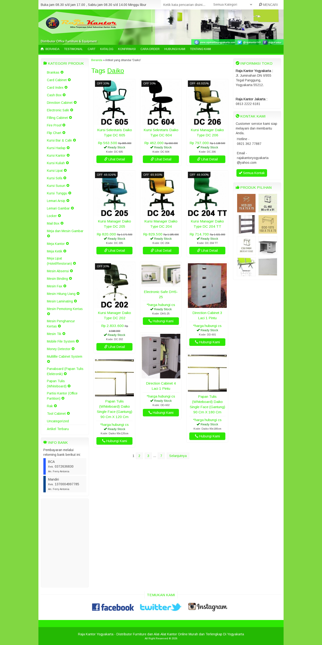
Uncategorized (58, 421)
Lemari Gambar (58, 208)
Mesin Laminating (60, 301)
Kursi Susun (56, 186)
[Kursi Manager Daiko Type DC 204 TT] (207, 214)
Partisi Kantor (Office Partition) (62, 395)
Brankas (53, 72)
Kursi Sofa (54, 178)
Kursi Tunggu (57, 193)
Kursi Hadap (56, 148)
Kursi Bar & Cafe (59, 140)
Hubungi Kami (174, 49)
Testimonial (73, 49)
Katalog (106, 49)
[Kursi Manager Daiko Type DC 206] (207, 123)
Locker (52, 216)
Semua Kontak (253, 173)
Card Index (55, 87)
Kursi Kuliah (56, 163)
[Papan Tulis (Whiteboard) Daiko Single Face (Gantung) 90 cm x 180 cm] (207, 389)
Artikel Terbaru (58, 429)
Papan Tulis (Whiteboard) (56, 383)
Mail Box (53, 223)
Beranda (52, 49)
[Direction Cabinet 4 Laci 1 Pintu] (160, 376)
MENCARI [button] (270, 5)
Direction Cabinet (60, 103)
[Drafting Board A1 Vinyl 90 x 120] (267, 274)
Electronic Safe (58, 110)
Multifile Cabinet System (64, 356)
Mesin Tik (54, 334)
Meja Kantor (56, 244)
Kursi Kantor (56, 155)
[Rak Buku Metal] (246, 231)
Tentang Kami (200, 49)
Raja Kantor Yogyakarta (95, 634)
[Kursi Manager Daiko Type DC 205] (114, 214)
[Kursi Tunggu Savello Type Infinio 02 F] (246, 274)
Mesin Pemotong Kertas (65, 309)
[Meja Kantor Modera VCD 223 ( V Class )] (246, 210)
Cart (91, 49)
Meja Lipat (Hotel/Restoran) (59, 260)
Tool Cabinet (56, 413)
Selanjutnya (178, 456)
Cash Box (54, 95)
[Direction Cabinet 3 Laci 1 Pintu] (207, 305)
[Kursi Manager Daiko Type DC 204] (160, 214)
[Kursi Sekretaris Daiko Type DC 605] (114, 123)
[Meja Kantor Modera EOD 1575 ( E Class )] (267, 231)
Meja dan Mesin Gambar (65, 231)
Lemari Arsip (56, 201)
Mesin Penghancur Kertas (61, 323)
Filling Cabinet (57, 118)
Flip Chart (54, 133)
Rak (50, 406)
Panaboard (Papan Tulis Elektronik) (65, 371)
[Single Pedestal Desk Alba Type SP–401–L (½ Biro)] (267, 253)
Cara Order (150, 49)
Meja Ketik (54, 251)
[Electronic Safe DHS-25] (160, 284)
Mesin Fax (54, 286)
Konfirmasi (127, 49)
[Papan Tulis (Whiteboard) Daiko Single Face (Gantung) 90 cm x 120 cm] (114, 394)
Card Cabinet (57, 80)
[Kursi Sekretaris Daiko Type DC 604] (160, 123)
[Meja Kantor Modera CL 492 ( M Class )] (267, 210)
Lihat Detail (116, 159)
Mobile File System (61, 341)
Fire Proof (54, 125)
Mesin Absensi (58, 271)
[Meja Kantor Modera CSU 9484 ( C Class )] (246, 253)
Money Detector (58, 349)
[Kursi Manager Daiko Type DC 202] (114, 305)
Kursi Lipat (55, 170)
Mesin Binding (57, 279)
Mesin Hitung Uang (61, 294)
